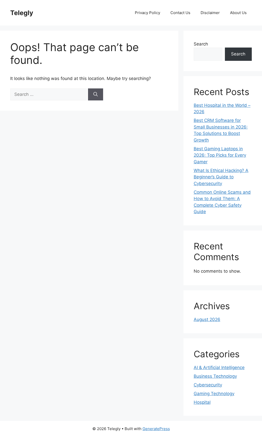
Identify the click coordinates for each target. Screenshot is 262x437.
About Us (238, 12)
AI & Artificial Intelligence (219, 367)
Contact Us (180, 12)
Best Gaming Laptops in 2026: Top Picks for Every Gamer (220, 155)
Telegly (21, 13)
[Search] (95, 94)
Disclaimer (210, 12)
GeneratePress (156, 428)
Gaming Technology (214, 393)
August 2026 (207, 319)
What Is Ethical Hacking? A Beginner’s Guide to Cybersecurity (221, 177)
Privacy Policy (147, 12)
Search (201, 44)
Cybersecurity (208, 384)
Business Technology (215, 376)
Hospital (202, 402)
